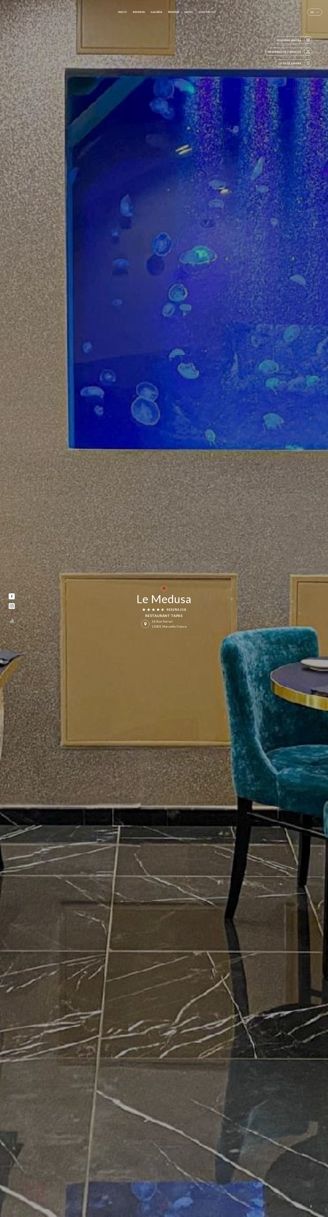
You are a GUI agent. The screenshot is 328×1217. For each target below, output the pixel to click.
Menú (189, 11)
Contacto (207, 11)
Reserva (139, 11)
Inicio (122, 11)
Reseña (173, 11)
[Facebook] (12, 596)
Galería (156, 11)
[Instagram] (12, 606)
